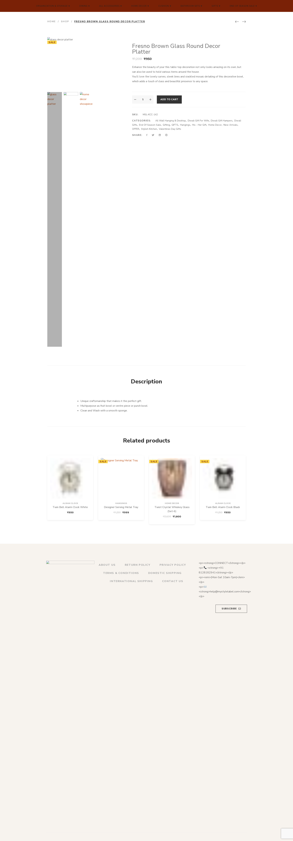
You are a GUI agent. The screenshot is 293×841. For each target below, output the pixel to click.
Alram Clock (70, 503)
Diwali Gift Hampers (221, 120)
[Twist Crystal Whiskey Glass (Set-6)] (172, 478)
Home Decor (215, 124)
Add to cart (169, 99)
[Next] (244, 22)
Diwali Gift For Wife (198, 120)
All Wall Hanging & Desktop (170, 120)
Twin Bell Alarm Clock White (70, 507)
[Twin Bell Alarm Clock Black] (223, 478)
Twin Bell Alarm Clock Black (223, 507)
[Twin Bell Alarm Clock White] (70, 478)
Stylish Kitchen (149, 129)
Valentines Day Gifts (170, 129)
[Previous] (237, 22)
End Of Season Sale (150, 124)
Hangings (185, 124)
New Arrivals (230, 124)
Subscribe (229, 608)
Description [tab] (146, 381)
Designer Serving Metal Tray (121, 507)
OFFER (135, 129)
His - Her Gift (199, 124)
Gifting (166, 124)
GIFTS (175, 124)
